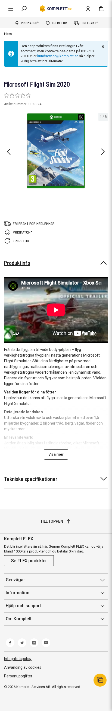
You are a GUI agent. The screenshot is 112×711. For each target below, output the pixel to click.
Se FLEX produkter (29, 560)
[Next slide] (103, 152)
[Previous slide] (9, 152)
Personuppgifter (18, 676)
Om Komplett (19, 618)
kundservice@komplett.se (57, 56)
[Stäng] (102, 46)
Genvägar (15, 579)
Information (17, 592)
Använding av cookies (22, 667)
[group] (56, 151)
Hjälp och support (23, 605)
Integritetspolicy (18, 659)
